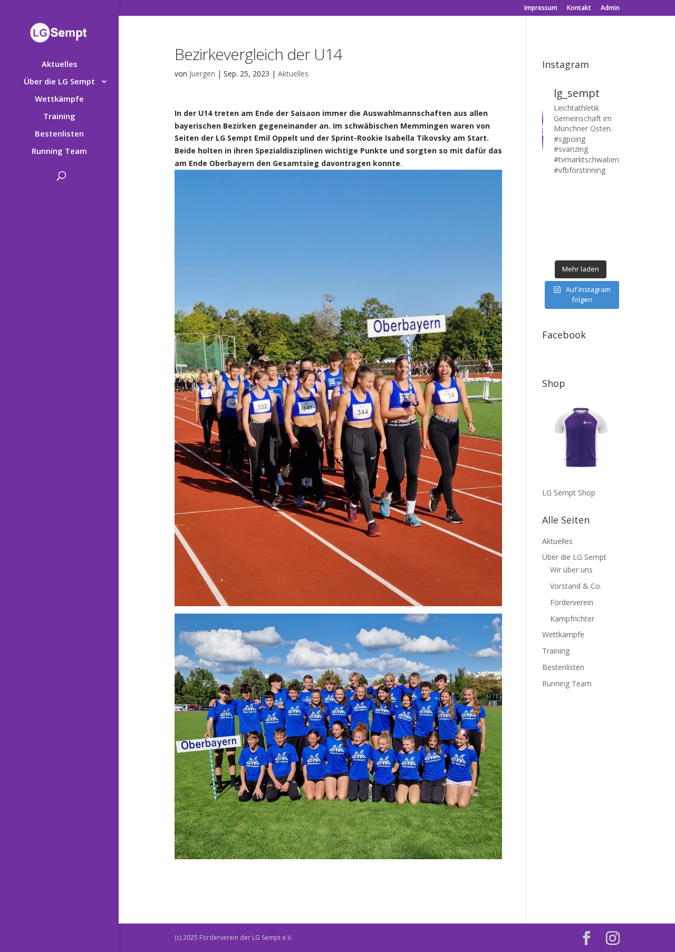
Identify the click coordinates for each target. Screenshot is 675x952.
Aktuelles (60, 64)
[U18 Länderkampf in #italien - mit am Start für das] (549, 233)
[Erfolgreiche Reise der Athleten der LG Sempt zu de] (549, 220)
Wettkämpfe (59, 99)
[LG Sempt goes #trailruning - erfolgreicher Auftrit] (570, 233)
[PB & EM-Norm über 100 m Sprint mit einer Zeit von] (591, 220)
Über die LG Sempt (59, 81)
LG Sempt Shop (568, 493)
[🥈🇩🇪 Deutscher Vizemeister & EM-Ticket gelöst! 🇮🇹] (591, 205)
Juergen (202, 74)
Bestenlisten (59, 134)
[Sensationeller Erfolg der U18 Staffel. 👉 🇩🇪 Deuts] (549, 247)
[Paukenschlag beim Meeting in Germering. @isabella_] (611, 247)
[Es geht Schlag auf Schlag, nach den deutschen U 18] (611, 192)
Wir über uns (571, 570)
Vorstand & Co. (576, 586)
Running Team (59, 151)
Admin (610, 8)
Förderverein (571, 602)
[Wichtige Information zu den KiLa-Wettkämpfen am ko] (570, 220)
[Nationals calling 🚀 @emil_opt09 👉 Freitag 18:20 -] (611, 205)
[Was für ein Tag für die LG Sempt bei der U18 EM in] (549, 192)
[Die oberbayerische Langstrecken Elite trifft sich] (570, 247)
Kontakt (579, 8)
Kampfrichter (572, 619)
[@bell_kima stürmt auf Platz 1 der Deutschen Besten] (611, 233)
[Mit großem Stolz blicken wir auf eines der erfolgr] (549, 205)
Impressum (540, 8)
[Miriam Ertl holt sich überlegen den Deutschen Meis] (591, 192)
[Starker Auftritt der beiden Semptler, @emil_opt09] (611, 220)
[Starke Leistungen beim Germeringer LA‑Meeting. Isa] (591, 247)
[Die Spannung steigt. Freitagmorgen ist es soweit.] (570, 192)
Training (59, 116)
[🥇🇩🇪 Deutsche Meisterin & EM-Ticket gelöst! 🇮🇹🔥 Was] (570, 205)
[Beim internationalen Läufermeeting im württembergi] (591, 233)
